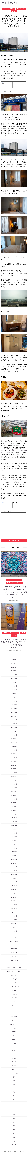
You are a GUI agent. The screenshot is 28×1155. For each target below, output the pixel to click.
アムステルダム (21, 8)
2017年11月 (14, 912)
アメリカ (14, 964)
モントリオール (14, 1054)
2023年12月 (14, 742)
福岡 (14, 1129)
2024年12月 (14, 704)
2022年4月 (14, 802)
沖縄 (14, 1118)
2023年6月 (14, 757)
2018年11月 (14, 885)
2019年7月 (14, 859)
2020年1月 (14, 848)
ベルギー (14, 1039)
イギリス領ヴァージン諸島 (14, 971)
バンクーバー (14, 1024)
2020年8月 (14, 833)
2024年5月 (14, 727)
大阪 (14, 1092)
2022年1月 (14, 810)
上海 (14, 1077)
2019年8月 (14, 855)
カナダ (14, 635)
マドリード (14, 1046)
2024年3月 (14, 735)
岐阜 (14, 1095)
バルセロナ (14, 1016)
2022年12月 (14, 780)
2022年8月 (14, 787)
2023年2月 (14, 772)
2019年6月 (14, 863)
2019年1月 (14, 878)
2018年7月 (14, 893)
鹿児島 (14, 1144)
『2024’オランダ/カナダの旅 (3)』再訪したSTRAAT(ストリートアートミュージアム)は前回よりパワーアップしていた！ (14, 591)
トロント (14, 1005)
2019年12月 (14, 851)
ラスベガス (14, 1058)
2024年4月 (14, 731)
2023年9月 (14, 750)
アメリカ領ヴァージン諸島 (14, 967)
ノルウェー (14, 1013)
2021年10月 (14, 818)
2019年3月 (14, 870)
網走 (14, 1133)
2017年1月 (14, 931)
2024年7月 (14, 720)
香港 (14, 1141)
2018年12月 (14, 882)
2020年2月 (14, 844)
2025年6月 (14, 686)
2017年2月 (14, 927)
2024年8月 (14, 716)
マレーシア (14, 1050)
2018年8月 (14, 889)
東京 (14, 1114)
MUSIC (14, 945)
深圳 (14, 1126)
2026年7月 (14, 663)
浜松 (14, 1122)
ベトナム (14, 1035)
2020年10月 (14, 825)
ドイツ (14, 1009)
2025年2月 (14, 697)
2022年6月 (14, 795)
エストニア (14, 975)
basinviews (11, 30)
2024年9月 (14, 712)
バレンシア (14, 1020)
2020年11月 (14, 821)
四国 (14, 1084)
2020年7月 (14, 836)
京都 (14, 1080)
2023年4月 (14, 765)
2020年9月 (14, 829)
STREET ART (10, 580)
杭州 (14, 1111)
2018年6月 (14, 897)
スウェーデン (14, 997)
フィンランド (14, 1028)
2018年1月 (14, 904)
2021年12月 (14, 814)
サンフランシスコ (14, 986)
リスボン (14, 1062)
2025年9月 (14, 678)
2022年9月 (14, 784)
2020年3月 (14, 840)
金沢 (14, 1137)
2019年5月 (14, 867)
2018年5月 (14, 900)
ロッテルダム (14, 1069)
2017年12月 (14, 908)
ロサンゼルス (14, 1065)
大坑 (14, 1088)
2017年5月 (14, 923)
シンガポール (14, 994)
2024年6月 (14, 723)
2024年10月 (14, 708)
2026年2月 (14, 671)
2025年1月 (14, 701)
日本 (14, 1103)
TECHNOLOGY (14, 952)
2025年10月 (14, 674)
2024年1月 (14, 738)
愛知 (14, 1099)
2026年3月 (14, 667)
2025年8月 (14, 682)
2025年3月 (14, 693)
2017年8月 (14, 916)
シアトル (14, 990)
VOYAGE (12, 8)
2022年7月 (14, 791)
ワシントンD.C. (14, 1073)
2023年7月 (14, 753)
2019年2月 (14, 874)
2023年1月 (14, 776)
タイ (14, 1001)
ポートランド (14, 1043)
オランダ (14, 11)
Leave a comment (14, 540)
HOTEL (5, 8)
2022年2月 (14, 806)
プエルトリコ (14, 1031)
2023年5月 (14, 761)
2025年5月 (14, 689)
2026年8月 (14, 659)
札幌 (14, 1107)
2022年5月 (14, 799)
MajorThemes (14, 1153)
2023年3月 (14, 769)
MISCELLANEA (14, 941)
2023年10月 (14, 746)
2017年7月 (14, 919)
